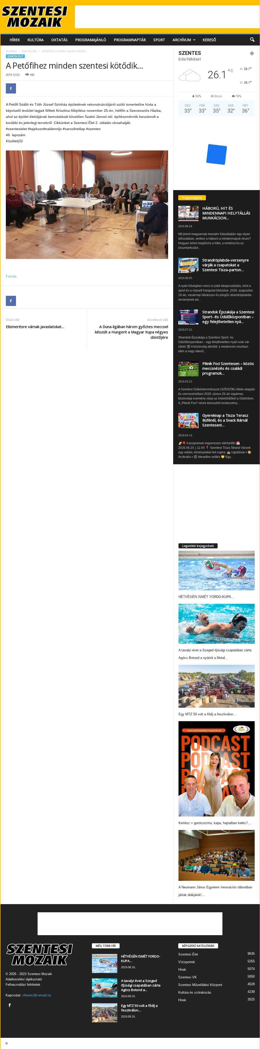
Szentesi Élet (29, 51)
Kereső (209, 39)
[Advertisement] (167, 16)
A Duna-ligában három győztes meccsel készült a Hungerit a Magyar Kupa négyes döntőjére (131, 332)
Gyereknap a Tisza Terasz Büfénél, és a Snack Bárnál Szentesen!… (225, 420)
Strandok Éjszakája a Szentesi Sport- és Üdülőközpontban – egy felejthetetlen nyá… (228, 316)
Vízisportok (186, 962)
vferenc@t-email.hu (36, 995)
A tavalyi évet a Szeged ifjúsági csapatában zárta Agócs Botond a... (140, 985)
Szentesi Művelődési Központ (200, 985)
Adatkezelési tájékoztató (24, 979)
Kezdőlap (11, 51)
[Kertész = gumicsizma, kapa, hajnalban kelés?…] (216, 768)
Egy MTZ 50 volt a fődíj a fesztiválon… (207, 714)
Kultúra (35, 39)
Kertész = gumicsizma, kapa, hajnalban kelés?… (214, 823)
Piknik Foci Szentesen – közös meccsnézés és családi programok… (228, 368)
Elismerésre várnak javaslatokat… (35, 326)
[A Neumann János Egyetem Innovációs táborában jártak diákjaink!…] (216, 855)
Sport (159, 39)
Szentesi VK (187, 977)
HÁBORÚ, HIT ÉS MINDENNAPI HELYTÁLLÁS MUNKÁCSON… (226, 213)
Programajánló (90, 39)
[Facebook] (11, 88)
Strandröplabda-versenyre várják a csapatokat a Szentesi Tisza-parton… (225, 264)
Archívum (182, 39)
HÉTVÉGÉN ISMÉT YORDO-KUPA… (206, 597)
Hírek (15, 39)
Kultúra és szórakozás (194, 992)
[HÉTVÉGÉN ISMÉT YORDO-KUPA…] (216, 571)
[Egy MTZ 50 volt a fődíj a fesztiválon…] (216, 686)
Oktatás (59, 39)
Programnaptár (130, 39)
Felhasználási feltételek (23, 984)
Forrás (11, 276)
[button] (252, 39)
